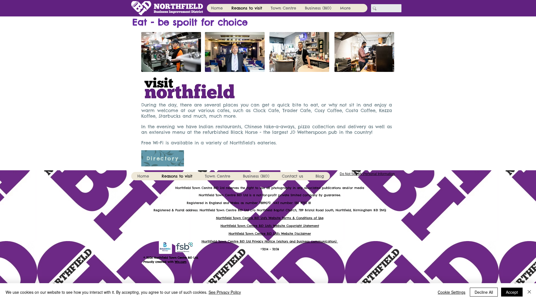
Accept (512, 292)
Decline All (484, 292)
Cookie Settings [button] (451, 292)
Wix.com (180, 262)
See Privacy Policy (225, 292)
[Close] (529, 292)
